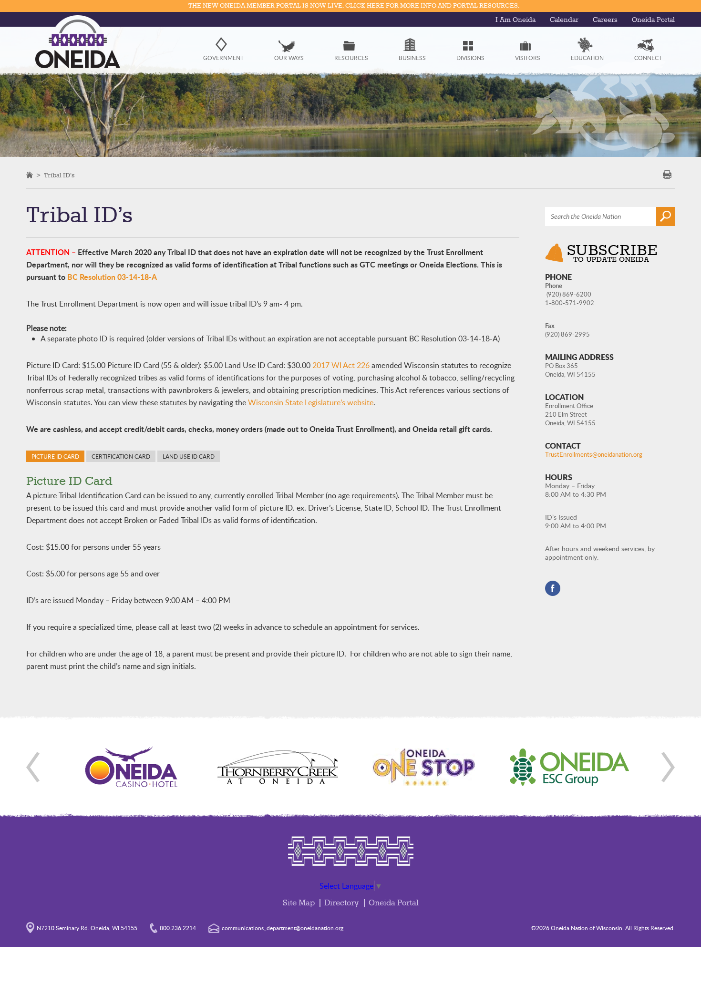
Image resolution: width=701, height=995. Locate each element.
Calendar (564, 20)
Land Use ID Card (189, 456)
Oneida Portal (653, 20)
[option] (132, 767)
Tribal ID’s (59, 175)
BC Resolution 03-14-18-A (112, 276)
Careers (605, 20)
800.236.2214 (178, 928)
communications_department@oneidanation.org (282, 928)
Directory (341, 903)
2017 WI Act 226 (341, 365)
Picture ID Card (55, 456)
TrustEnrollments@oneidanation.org (593, 454)
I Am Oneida (515, 20)
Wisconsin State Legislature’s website (310, 402)
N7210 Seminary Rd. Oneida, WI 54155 (87, 928)
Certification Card (121, 456)
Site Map (299, 903)
